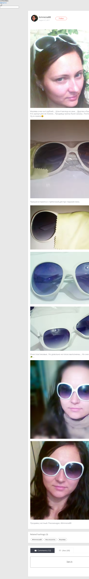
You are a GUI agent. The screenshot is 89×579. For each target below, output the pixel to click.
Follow (61, 18)
